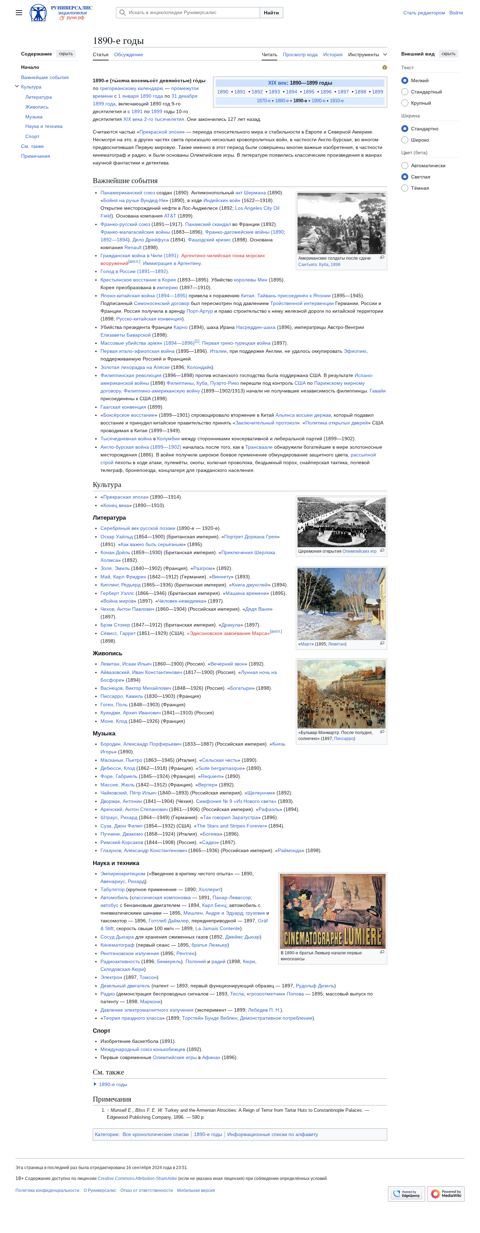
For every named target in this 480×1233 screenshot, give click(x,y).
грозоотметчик (266, 994)
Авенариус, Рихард (122, 881)
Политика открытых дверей (336, 423)
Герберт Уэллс (117, 593)
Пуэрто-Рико (224, 383)
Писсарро (344, 738)
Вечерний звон (227, 664)
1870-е (264, 100)
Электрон (111, 977)
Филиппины (180, 383)
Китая (247, 295)
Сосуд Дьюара (117, 937)
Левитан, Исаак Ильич (125, 664)
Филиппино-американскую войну (162, 391)
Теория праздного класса (132, 1018)
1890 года (151, 96)
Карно (181, 327)
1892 (258, 92)
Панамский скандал (208, 224)
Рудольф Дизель (315, 985)
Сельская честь (220, 760)
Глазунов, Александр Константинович (143, 850)
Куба (324, 264)
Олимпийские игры (175, 1057)
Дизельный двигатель (125, 985)
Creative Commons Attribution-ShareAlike (137, 1178)
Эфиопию (355, 351)
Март (306, 644)
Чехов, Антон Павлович (127, 609)
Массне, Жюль (117, 784)
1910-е (337, 100)
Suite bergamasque (220, 768)
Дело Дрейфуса (150, 239)
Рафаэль (269, 809)
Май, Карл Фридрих (123, 576)
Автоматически (428, 165)
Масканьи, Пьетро (121, 760)
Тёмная (420, 187)
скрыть (66, 53)
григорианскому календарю (131, 88)
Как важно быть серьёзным (152, 544)
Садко (209, 842)
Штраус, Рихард (118, 817)
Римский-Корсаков (121, 842)
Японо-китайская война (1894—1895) (143, 295)
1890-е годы (113, 1084)
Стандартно (425, 128)
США (300, 383)
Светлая (420, 176)
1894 (292, 92)
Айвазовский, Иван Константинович (141, 672)
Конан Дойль (115, 552)
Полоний (196, 961)
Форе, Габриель (118, 776)
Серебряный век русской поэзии (137, 528)
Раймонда (289, 850)
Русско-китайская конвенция (149, 319)
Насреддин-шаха (255, 327)
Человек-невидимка (181, 601)
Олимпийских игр (360, 551)
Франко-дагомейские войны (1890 (244, 232)
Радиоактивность (120, 961)
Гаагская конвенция (123, 407)
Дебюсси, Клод (117, 768)
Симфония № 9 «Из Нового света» (236, 801)
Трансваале (259, 447)
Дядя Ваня (257, 609)
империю (167, 287)
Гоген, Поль (114, 704)
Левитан (336, 644)
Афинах (211, 1057)
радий (219, 961)
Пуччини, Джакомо (121, 834)
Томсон (148, 977)
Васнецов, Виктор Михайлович (135, 688)
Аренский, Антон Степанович (134, 809)
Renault (133, 247)
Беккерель (169, 961)
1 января (128, 96)
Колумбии (168, 438)
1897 (344, 92)
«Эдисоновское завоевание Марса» (228, 633)
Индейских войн (221, 200)
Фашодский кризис (209, 239)
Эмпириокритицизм (122, 873)
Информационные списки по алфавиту (272, 1134)
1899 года (104, 103)
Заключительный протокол (266, 423)
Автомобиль (114, 897)
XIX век (277, 83)
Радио (107, 994)
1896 (326, 92)
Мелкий (420, 80)
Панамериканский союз (127, 192)
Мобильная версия (196, 1190)
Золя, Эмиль (115, 568)
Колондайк (199, 367)
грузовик (255, 913)
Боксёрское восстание (129, 415)
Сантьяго (307, 264)
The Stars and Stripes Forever (230, 826)
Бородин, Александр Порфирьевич (140, 744)
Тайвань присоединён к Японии (294, 295)
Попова (295, 994)
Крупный (421, 102)
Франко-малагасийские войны (135, 232)
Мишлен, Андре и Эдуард (213, 913)
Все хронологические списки (156, 1134)
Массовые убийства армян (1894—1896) (147, 343)
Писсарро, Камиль (121, 696)
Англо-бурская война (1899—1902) (140, 447)
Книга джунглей (250, 585)
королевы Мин (250, 280)
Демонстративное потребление (276, 1018)
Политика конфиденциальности (47, 1190)
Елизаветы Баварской (125, 335)
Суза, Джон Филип (121, 826)
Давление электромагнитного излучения (147, 1010)
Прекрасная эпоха (124, 497)
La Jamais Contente (217, 928)
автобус (109, 905)
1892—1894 (114, 239)
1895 (309, 92)
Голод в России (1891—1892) (134, 271)
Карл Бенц (214, 905)
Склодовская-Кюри (122, 969)
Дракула (230, 625)
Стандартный (426, 91)
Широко (420, 139)
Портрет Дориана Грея (250, 536)
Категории (106, 1134)
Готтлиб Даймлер (169, 920)
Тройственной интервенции (302, 303)
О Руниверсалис (100, 1190)
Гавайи (378, 391)
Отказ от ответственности (147, 1190)
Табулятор (112, 889)
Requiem (211, 776)
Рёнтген (185, 953)
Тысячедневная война (126, 438)
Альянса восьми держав (303, 415)
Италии (218, 351)
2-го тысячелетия (164, 119)
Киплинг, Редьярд (120, 585)
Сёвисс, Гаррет (118, 633)
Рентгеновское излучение (129, 953)
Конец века (116, 505)
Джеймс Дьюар (242, 937)
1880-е (282, 100)
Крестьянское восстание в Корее (138, 280)
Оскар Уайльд (116, 536)
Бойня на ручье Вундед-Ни (134, 200)
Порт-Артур (200, 311)
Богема (211, 834)
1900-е (318, 100)
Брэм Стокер (115, 625)
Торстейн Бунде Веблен (209, 1018)
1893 (275, 92)
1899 (377, 92)
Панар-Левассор (232, 897)
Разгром (202, 568)
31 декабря (184, 96)
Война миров (118, 601)
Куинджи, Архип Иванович (130, 712)
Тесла (237, 994)
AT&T (170, 216)
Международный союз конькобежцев (142, 1049)
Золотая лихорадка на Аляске (135, 367)
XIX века (133, 119)
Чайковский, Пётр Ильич (128, 793)
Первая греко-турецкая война (236, 343)
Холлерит (210, 889)
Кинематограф (117, 945)
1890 (223, 92)
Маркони (150, 1001)
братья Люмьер (209, 945)
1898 (361, 92)
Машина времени (246, 593)
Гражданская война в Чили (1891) (139, 255)
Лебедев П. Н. (264, 1010)
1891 (240, 92)
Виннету (221, 576)
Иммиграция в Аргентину (172, 263)
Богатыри (241, 688)
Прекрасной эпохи (161, 132)
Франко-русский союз (125, 224)
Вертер (206, 784)
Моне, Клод (113, 721)
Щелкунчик (259, 793)
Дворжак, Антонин (121, 801)
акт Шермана (250, 192)
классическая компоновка (161, 897)
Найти (271, 12)
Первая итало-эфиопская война (137, 351)
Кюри (249, 961)
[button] (19, 12)
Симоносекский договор (161, 303)
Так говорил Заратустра (230, 817)
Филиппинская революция (131, 375)
